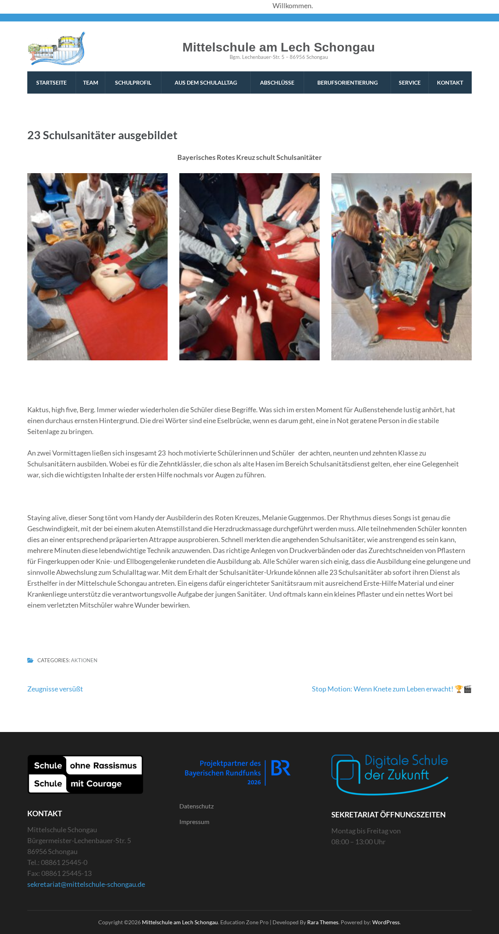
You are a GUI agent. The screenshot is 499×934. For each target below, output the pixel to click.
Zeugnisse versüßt (55, 688)
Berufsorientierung (347, 82)
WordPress (386, 922)
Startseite (51, 82)
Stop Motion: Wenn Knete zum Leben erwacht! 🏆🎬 (392, 688)
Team (90, 82)
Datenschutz (196, 806)
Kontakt (450, 82)
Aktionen (84, 661)
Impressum (194, 821)
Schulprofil (133, 82)
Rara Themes (322, 922)
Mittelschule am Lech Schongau (278, 47)
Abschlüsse (277, 82)
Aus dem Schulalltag (206, 82)
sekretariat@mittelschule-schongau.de (86, 884)
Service (410, 82)
